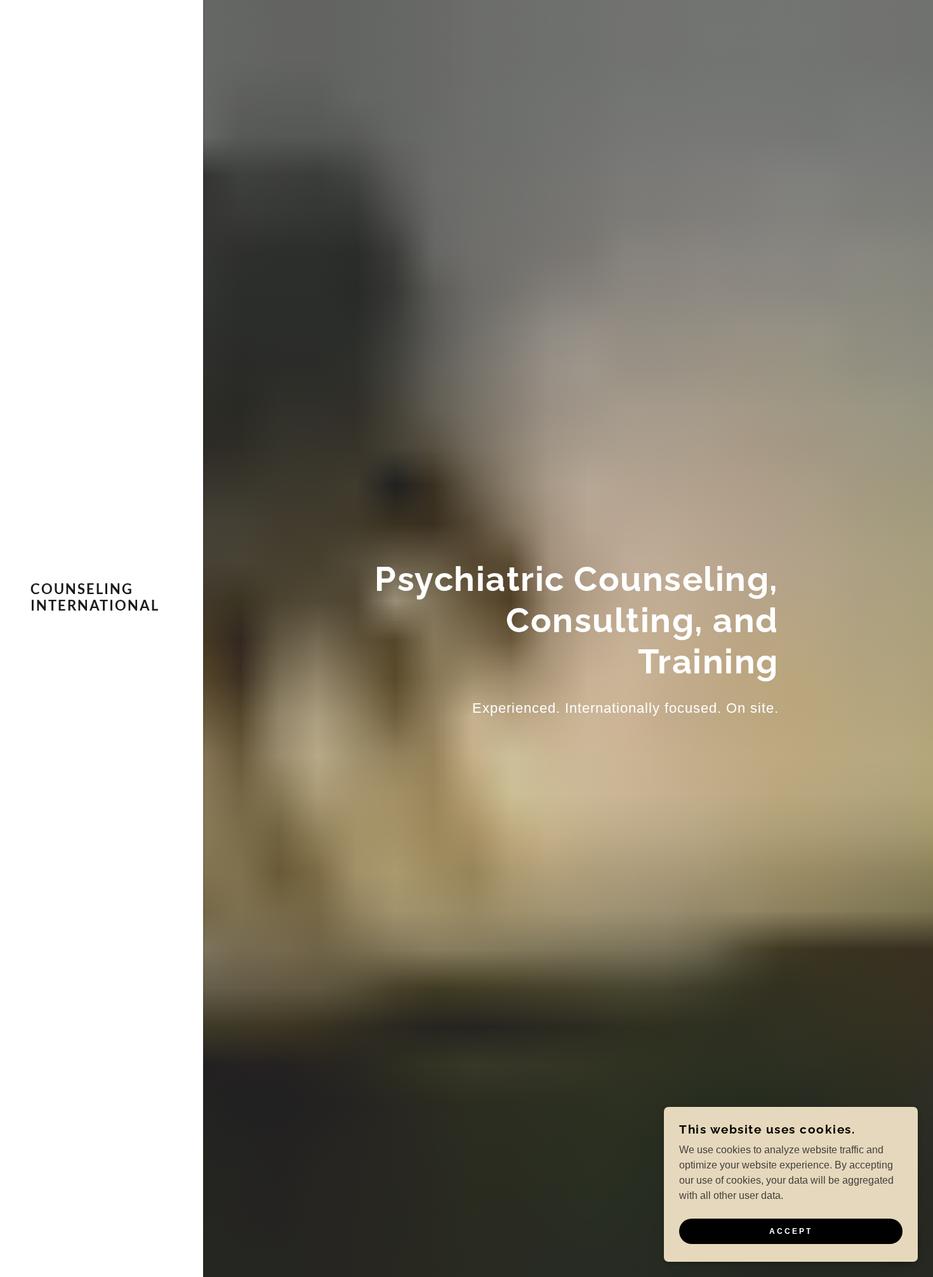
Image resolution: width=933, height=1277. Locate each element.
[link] (101, 607)
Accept (790, 1231)
